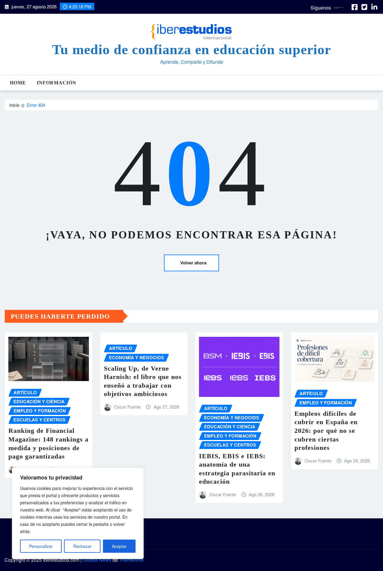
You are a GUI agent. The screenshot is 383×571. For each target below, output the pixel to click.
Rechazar (82, 546)
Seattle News (97, 559)
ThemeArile (131, 559)
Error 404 (36, 105)
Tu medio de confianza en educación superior (191, 49)
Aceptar (119, 546)
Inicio (14, 105)
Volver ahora (193, 262)
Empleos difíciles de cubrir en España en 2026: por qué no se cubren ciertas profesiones (326, 430)
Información (56, 82)
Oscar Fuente (127, 406)
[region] (78, 513)
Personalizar (41, 546)
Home (18, 82)
